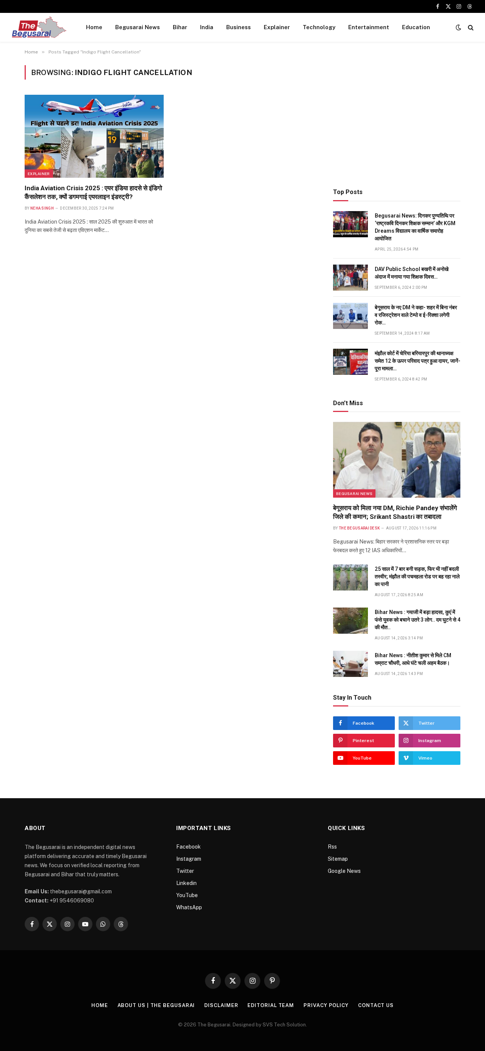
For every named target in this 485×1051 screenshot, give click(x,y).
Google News (344, 871)
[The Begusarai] (38, 27)
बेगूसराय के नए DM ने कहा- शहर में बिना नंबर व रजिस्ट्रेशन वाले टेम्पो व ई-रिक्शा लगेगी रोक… (416, 315)
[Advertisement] (396, 118)
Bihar (180, 27)
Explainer (277, 27)
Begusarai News (137, 27)
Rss (332, 847)
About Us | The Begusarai (156, 1005)
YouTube (187, 895)
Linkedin (186, 883)
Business (238, 27)
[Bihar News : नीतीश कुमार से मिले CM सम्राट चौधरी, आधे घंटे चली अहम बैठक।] (350, 664)
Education (416, 27)
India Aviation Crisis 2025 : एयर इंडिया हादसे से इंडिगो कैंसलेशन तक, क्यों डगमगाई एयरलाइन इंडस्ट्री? (93, 192)
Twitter (185, 871)
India (206, 27)
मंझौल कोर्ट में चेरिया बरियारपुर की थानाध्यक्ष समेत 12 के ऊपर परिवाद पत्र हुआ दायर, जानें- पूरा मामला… (417, 360)
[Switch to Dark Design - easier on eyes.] (458, 27)
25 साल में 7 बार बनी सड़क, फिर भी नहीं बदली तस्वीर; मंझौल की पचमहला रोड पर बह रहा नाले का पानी (417, 576)
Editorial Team (270, 1005)
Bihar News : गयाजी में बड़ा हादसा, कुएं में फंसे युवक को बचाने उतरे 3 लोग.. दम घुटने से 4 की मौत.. (417, 619)
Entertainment (368, 27)
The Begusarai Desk (359, 528)
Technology (319, 27)
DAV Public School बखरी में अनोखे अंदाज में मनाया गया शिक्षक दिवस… (412, 273)
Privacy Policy (326, 1005)
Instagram (188, 859)
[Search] (470, 27)
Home (94, 27)
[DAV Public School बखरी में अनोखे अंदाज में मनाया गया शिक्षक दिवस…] (350, 278)
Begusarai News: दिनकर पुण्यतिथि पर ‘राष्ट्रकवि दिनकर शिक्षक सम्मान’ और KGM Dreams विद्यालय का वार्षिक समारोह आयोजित (415, 227)
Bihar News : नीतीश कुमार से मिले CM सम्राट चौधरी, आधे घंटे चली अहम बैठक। (413, 659)
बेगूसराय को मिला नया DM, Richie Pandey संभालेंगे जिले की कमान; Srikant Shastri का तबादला (395, 512)
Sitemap (338, 859)
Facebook (188, 847)
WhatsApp (189, 907)
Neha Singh (42, 208)
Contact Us (376, 1005)
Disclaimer (221, 1005)
